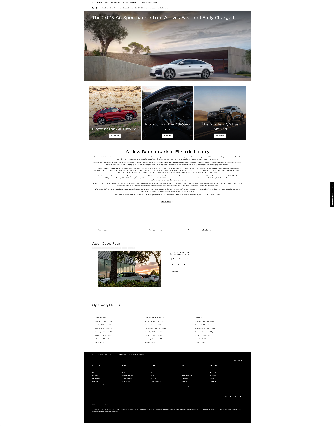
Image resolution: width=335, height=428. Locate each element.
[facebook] (172, 264)
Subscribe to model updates (99, 384)
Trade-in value (155, 372)
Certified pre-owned (127, 378)
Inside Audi (95, 381)
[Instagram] (235, 396)
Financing (153, 378)
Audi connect (184, 384)
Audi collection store (186, 378)
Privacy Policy (213, 381)
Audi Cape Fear (97, 2)
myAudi (183, 370)
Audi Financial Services (186, 375)
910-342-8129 (151, 2)
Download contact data (181, 259)
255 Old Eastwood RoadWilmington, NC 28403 (181, 253)
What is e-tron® (96, 372)
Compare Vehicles (126, 381)
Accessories (184, 381)
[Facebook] (225, 396)
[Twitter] (230, 396)
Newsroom (213, 375)
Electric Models (96, 378)
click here (176, 194)
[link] (115, 113)
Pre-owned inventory (127, 375)
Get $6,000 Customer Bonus (332, 194)
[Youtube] (240, 396)
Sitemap (212, 378)
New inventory (125, 372)
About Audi (213, 372)
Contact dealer (155, 370)
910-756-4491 (114, 2)
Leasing (153, 375)
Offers (123, 370)
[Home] (95, 8)
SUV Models (95, 375)
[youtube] (184, 264)
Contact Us (213, 370)
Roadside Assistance (186, 386)
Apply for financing (156, 381)
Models (94, 370)
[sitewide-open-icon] (245, 2)
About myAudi (184, 372)
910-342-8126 (134, 2)
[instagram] (178, 264)
